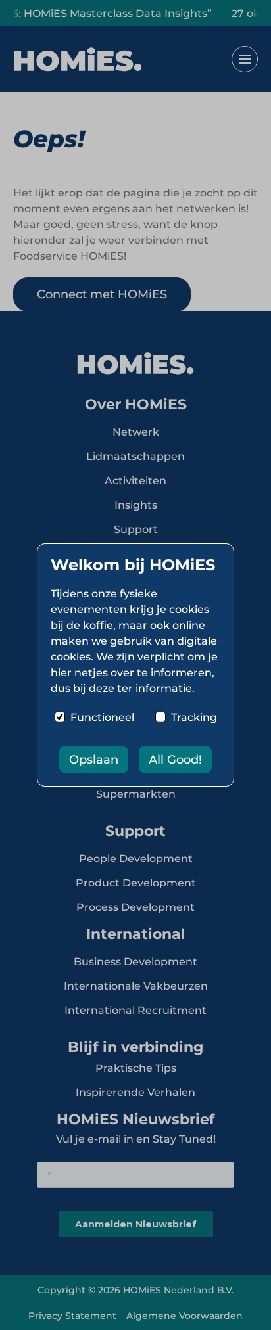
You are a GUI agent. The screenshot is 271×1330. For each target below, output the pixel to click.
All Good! (175, 759)
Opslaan (93, 759)
